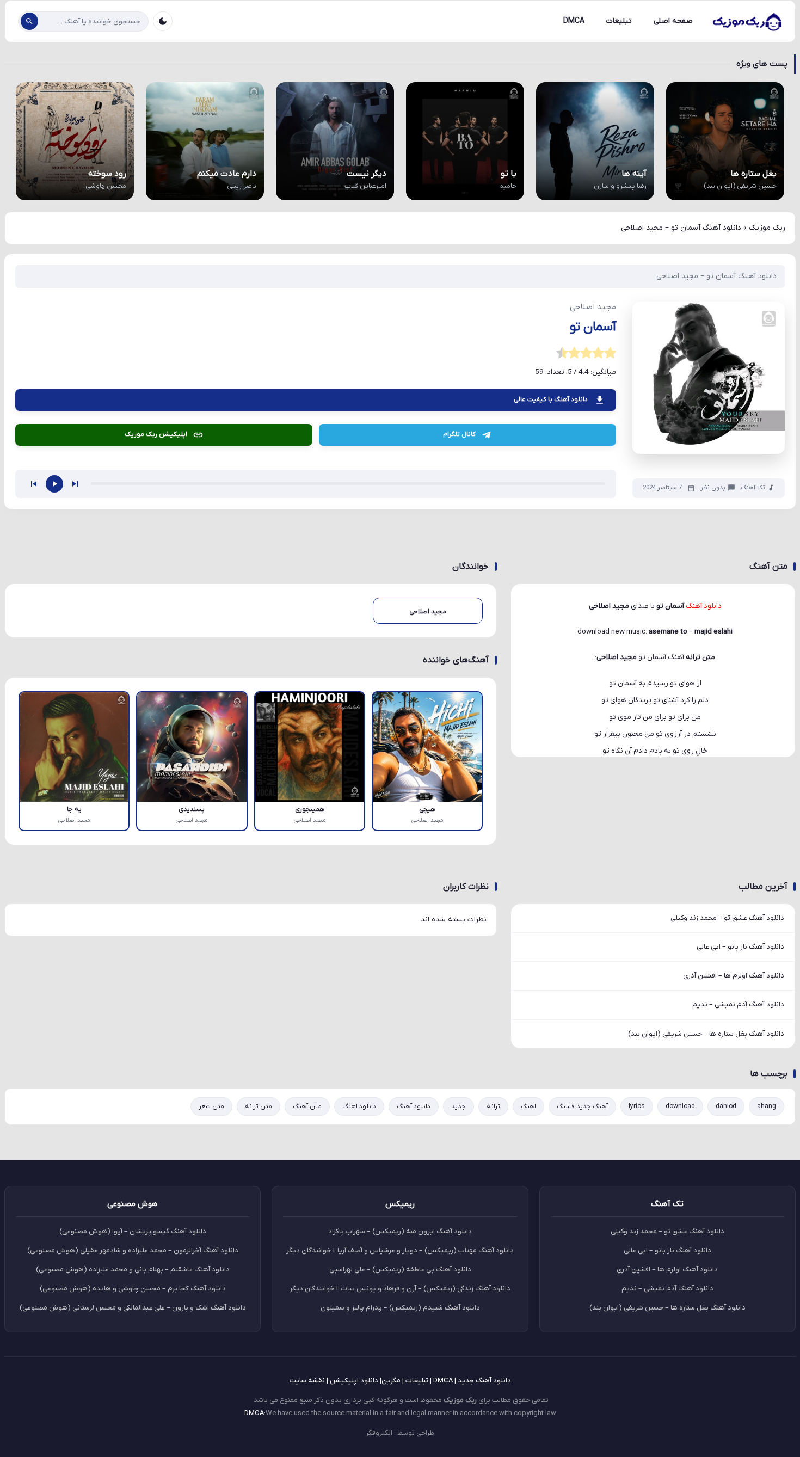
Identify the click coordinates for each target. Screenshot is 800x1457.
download (680, 1106)
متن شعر (211, 1106)
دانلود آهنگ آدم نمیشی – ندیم (738, 1004)
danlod (726, 1106)
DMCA (573, 21)
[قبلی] (33, 483)
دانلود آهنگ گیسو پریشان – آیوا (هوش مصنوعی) (132, 1231)
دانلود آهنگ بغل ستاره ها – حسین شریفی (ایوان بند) (706, 1033)
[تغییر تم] (163, 21)
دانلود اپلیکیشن (354, 1380)
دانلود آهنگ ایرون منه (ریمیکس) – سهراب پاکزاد (400, 1231)
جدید (458, 1106)
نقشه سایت (307, 1380)
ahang (766, 1106)
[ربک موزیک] (746, 21)
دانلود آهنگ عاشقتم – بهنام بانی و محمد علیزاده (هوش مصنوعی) (133, 1269)
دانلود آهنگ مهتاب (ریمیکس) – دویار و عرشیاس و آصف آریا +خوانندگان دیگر (400, 1250)
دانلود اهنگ (359, 1106)
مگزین (391, 1380)
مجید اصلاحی (616, 657)
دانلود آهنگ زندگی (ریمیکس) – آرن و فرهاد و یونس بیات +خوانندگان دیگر (400, 1288)
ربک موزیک (767, 228)
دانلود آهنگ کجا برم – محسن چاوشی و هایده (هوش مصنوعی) (133, 1288)
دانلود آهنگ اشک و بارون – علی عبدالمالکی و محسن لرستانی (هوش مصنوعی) (133, 1307)
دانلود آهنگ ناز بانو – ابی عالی (740, 946)
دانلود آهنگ (413, 1106)
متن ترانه (258, 1106)
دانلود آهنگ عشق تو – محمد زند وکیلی (727, 918)
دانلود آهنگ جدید (484, 1380)
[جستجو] (29, 21)
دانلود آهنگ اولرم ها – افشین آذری (733, 975)
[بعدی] (75, 483)
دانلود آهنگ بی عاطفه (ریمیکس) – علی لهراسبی (400, 1269)
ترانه (493, 1106)
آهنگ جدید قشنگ (582, 1106)
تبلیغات (619, 21)
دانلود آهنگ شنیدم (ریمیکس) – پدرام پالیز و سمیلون (400, 1307)
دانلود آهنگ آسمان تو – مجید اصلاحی (716, 276)
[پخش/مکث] (54, 484)
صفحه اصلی (673, 21)
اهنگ (528, 1106)
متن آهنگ (307, 1106)
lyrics (637, 1106)
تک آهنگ (753, 488)
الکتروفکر (379, 1432)
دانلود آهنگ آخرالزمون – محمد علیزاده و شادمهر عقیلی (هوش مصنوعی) (132, 1250)
